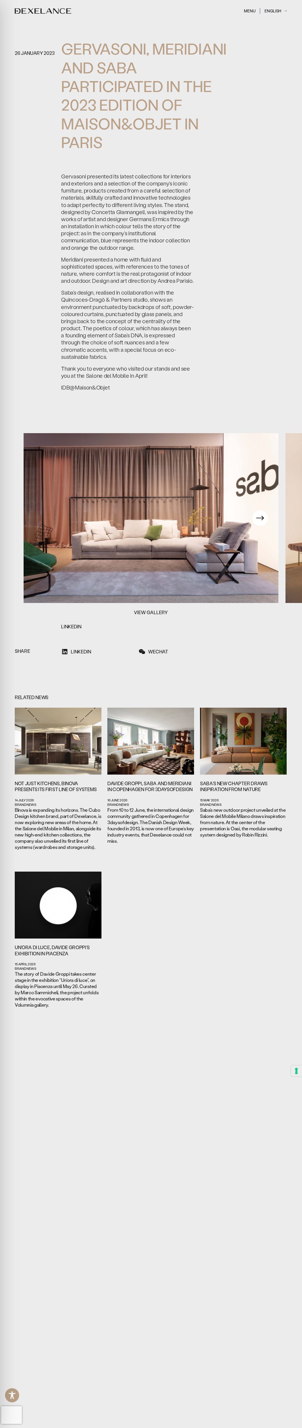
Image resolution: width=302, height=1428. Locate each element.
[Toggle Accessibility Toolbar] (12, 1395)
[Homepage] (43, 11)
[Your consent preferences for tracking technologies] (296, 1071)
